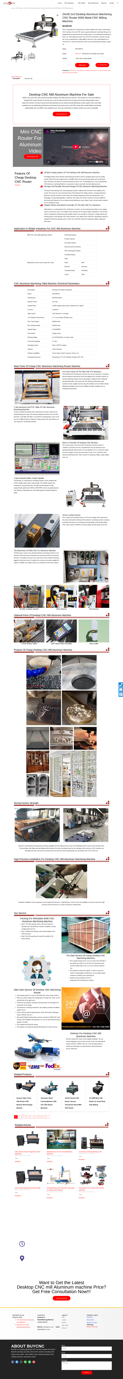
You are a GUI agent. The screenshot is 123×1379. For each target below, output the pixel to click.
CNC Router (19, 8)
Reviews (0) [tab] (28, 78)
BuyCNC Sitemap (92, 1326)
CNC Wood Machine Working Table (27, 1188)
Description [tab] (16, 78)
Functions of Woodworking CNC (90, 1152)
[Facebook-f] (12, 1361)
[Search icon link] (117, 3)
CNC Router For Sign (96, 70)
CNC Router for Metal (83, 70)
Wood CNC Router (72, 72)
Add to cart (82, 65)
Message (64, 1360)
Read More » (18, 1161)
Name (63, 1345)
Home (12, 8)
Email (63, 1353)
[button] (57, 15)
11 (44, 1117)
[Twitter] (16, 1361)
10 (40, 1117)
